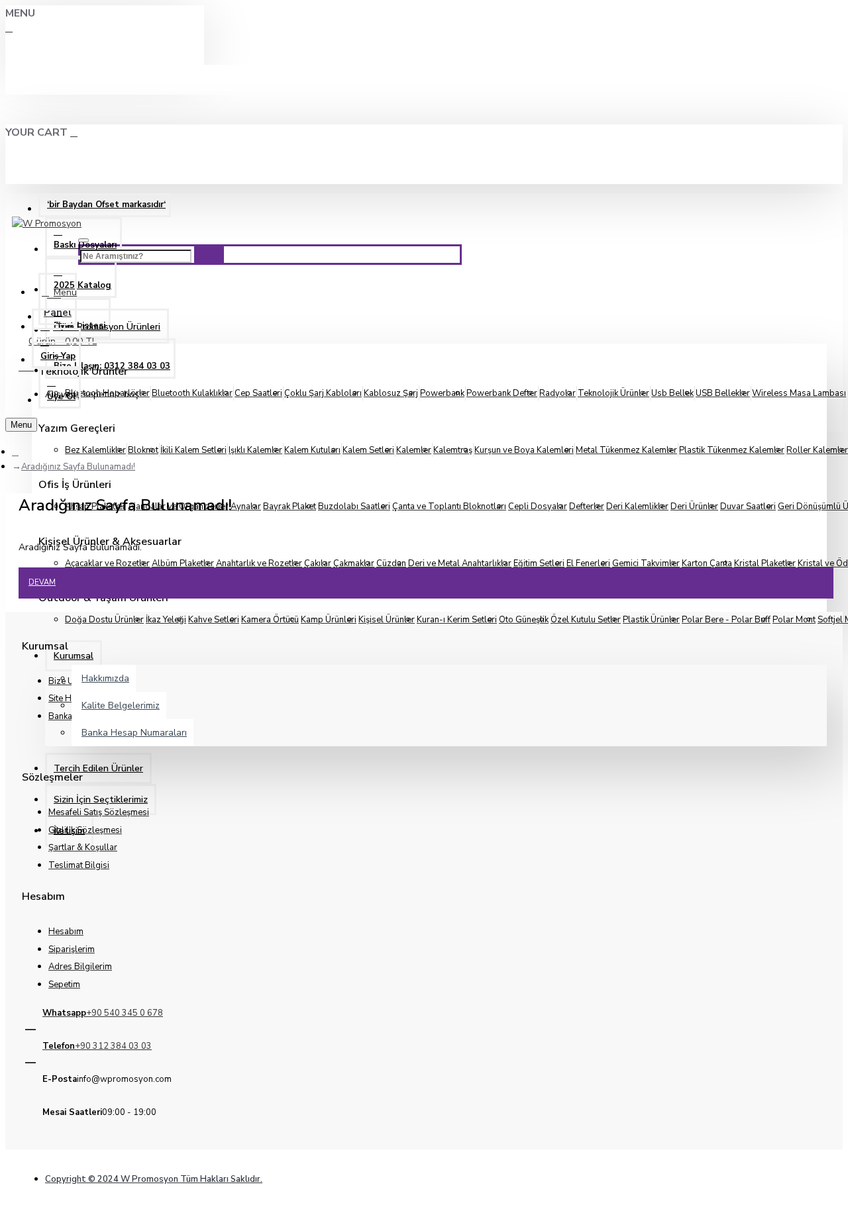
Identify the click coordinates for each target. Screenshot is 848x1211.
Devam (42, 582)
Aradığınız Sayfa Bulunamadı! (78, 467)
